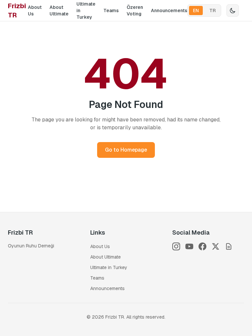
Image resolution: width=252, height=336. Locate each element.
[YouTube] (189, 246)
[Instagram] (176, 246)
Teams (111, 10)
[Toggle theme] (232, 10)
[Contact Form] (229, 246)
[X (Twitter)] (216, 246)
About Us (35, 10)
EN (196, 10)
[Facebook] (202, 246)
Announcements (169, 10)
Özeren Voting (135, 10)
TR (212, 10)
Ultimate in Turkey (85, 10)
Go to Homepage (126, 149)
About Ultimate (59, 10)
